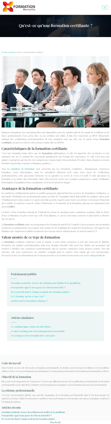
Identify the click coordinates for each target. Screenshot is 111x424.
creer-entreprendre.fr (94, 255)
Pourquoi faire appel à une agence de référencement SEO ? (38, 287)
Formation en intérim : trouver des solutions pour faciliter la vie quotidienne (46, 283)
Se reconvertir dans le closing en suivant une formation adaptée (40, 292)
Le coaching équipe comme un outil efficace (31, 326)
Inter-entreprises (10, 52)
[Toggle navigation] (105, 7)
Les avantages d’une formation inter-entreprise (33, 335)
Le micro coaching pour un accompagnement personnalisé (38, 331)
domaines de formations (23, 169)
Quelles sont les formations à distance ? (29, 300)
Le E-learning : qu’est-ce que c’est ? (28, 296)
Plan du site (55, 422)
